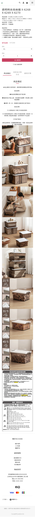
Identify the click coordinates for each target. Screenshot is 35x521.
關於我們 (17, 444)
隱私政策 (17, 462)
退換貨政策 (17, 460)
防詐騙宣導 (17, 464)
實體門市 (17, 448)
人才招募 (17, 446)
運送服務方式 (17, 458)
